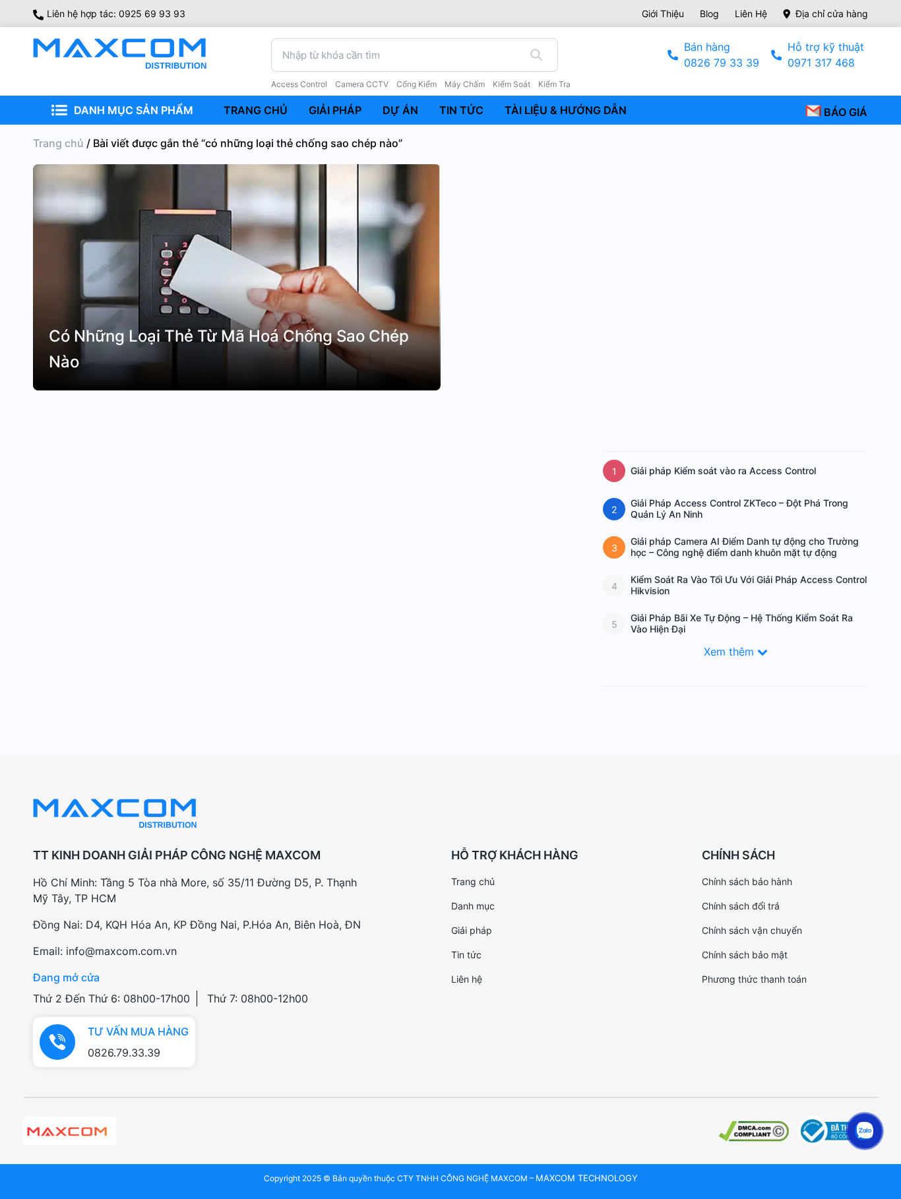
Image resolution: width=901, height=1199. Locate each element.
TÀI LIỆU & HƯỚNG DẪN (566, 110)
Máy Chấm (465, 84)
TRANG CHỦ (256, 110)
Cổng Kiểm (416, 84)
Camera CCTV (361, 84)
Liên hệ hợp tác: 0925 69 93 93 (116, 13)
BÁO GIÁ (844, 112)
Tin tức (466, 954)
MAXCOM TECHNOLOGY (587, 1178)
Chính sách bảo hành (747, 881)
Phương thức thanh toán (754, 979)
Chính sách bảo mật (745, 954)
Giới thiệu (663, 13)
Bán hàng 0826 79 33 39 (721, 54)
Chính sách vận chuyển (752, 930)
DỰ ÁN (400, 110)
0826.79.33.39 (124, 1052)
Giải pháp (471, 930)
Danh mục (473, 905)
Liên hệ (751, 13)
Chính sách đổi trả (741, 905)
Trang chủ (58, 143)
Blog (709, 13)
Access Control (299, 84)
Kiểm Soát (511, 84)
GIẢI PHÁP (335, 110)
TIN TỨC (461, 110)
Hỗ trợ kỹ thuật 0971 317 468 (826, 54)
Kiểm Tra (554, 84)
